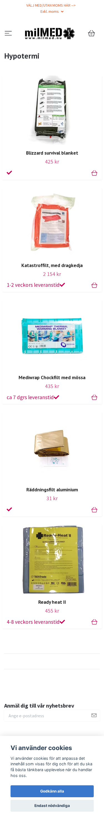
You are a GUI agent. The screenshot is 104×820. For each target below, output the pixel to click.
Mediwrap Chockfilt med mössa (52, 406)
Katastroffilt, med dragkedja (52, 294)
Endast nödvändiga (52, 805)
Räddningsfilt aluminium (52, 518)
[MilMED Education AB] (52, 48)
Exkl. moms (50, 11)
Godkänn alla (52, 791)
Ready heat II (52, 631)
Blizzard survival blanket (52, 182)
